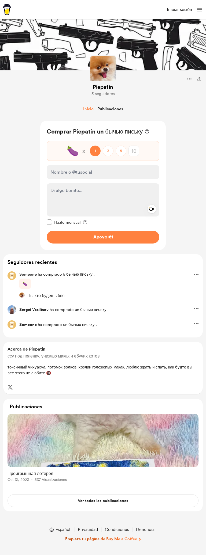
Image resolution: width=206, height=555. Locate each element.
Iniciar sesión (179, 9)
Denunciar (146, 529)
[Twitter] (10, 387)
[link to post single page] (103, 449)
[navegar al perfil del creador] (103, 68)
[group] (103, 451)
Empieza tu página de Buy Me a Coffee (101, 539)
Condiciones (117, 529)
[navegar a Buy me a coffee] (7, 9)
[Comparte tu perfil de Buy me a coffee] (199, 79)
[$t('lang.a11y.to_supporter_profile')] (22, 295)
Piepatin (103, 87)
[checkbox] (64, 222)
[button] (199, 9)
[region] (103, 185)
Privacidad (88, 529)
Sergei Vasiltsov (34, 309)
